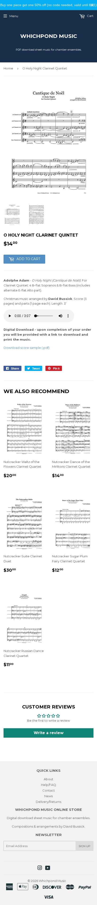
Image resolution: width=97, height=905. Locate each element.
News (48, 796)
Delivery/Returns (48, 802)
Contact (48, 790)
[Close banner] (92, 5)
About (48, 779)
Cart (89, 16)
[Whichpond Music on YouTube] (47, 868)
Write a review (49, 733)
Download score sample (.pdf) (26, 348)
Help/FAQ (48, 785)
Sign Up (84, 846)
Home (8, 68)
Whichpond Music (48, 36)
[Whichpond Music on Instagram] (39, 868)
